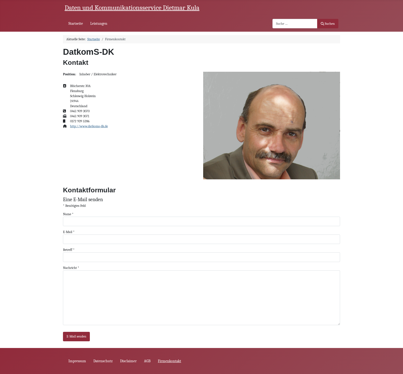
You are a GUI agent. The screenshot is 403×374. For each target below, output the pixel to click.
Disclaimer (128, 361)
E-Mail (69, 232)
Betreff (69, 250)
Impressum (77, 361)
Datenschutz (103, 361)
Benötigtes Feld (74, 206)
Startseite (75, 23)
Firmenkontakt (169, 361)
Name (68, 214)
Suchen (330, 24)
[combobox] (294, 23)
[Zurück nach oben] (396, 366)
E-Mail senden (76, 336)
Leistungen (98, 23)
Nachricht (71, 268)
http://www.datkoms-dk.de (89, 126)
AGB (147, 361)
